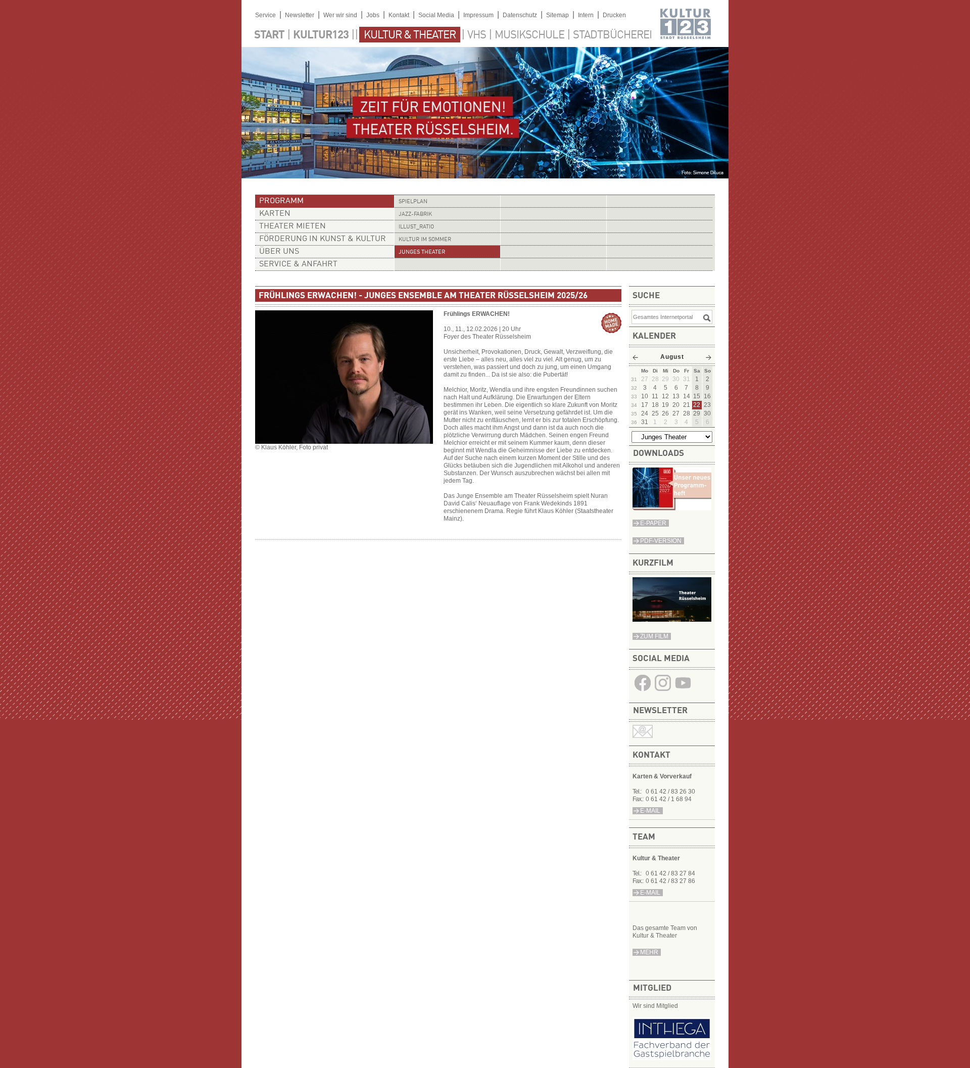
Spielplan (413, 202)
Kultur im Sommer (425, 240)
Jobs (372, 15)
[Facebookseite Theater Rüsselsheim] (643, 690)
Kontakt (399, 15)
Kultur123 (321, 35)
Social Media (436, 15)
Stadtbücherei (612, 35)
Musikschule (529, 35)
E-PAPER (653, 523)
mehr (649, 952)
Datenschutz (520, 15)
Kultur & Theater (410, 35)
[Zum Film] (672, 619)
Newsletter (299, 15)
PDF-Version (661, 540)
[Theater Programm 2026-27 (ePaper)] (672, 508)
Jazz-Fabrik (415, 214)
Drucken (614, 15)
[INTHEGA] (672, 1057)
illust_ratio (416, 227)
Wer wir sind (340, 15)
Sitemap (557, 15)
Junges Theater (422, 252)
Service (265, 15)
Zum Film (654, 636)
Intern (586, 15)
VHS (476, 35)
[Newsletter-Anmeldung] (643, 735)
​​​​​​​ (683, 690)
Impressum (478, 15)
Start (269, 35)
